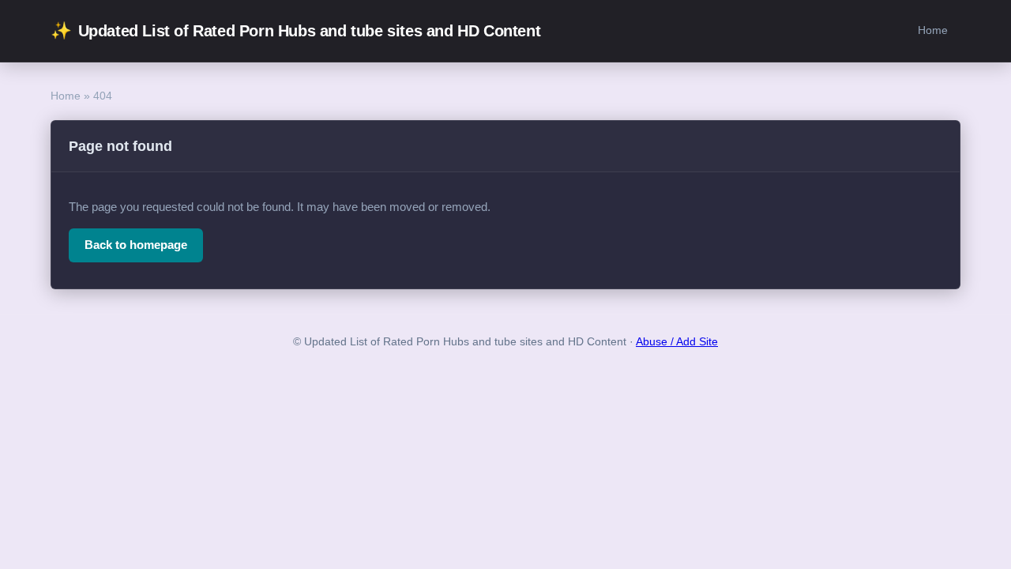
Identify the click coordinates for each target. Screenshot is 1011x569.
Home (933, 30)
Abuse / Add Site (677, 342)
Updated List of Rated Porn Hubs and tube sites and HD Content (295, 30)
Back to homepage (136, 244)
